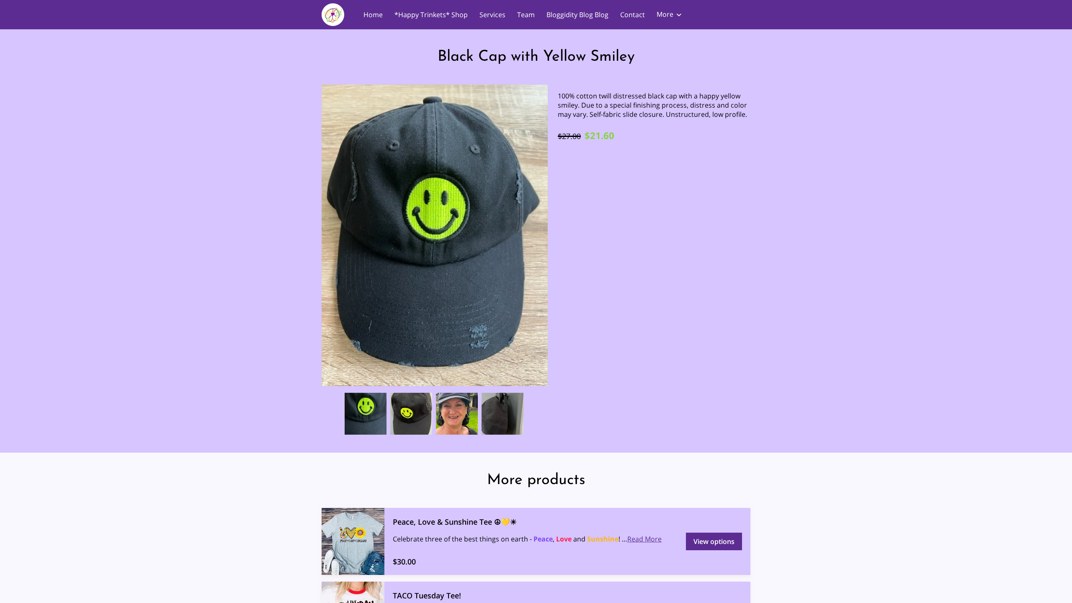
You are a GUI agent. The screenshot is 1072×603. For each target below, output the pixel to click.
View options (713, 541)
